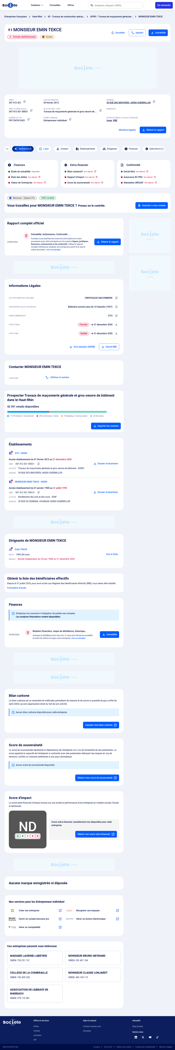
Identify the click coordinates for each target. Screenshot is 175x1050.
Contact (64, 148)
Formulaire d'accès (16, 588)
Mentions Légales (165, 1047)
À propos (96, 1047)
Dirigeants (112, 148)
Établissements (87, 148)
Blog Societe (137, 1026)
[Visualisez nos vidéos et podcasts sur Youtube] (150, 1037)
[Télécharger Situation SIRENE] (116, 324)
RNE (115, 120)
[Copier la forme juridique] (70, 119)
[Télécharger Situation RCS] (116, 333)
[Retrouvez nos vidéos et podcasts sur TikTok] (157, 1037)
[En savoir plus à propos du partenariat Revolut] (60, 919)
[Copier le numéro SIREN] (24, 101)
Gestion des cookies (123, 1047)
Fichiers (36, 1031)
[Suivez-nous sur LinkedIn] (135, 1037)
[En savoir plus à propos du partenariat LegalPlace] (60, 910)
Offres (71, 5)
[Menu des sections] (7, 149)
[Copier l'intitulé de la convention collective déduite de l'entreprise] (116, 307)
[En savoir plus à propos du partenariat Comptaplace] (60, 927)
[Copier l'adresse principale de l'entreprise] (154, 101)
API (35, 1040)
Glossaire (87, 1031)
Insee (109, 120)
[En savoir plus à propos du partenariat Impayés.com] (117, 910)
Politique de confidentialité (145, 1047)
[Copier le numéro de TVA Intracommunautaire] (28, 119)
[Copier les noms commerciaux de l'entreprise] (116, 316)
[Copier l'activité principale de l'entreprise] (116, 298)
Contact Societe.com (92, 1026)
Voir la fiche (112, 554)
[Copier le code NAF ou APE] (100, 110)
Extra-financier (157, 148)
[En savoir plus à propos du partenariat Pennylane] (117, 919)
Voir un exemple (53, 250)
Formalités (55, 5)
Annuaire (37, 1035)
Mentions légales (127, 130)
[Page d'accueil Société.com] (9, 5)
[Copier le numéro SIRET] (31, 110)
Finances (133, 148)
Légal (46, 148)
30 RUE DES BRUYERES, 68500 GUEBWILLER (129, 102)
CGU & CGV (108, 1047)
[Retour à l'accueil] (12, 1022)
